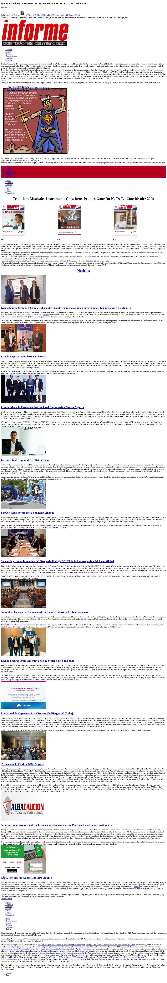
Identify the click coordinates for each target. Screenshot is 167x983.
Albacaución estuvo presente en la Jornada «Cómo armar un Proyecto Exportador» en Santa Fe (57, 824)
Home (7, 919)
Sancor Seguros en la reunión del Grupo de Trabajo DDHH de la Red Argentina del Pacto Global (57, 561)
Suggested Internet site (49, 947)
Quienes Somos (11, 56)
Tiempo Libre (10, 193)
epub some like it (124, 959)
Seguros (8, 181)
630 (2, 239)
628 (114, 239)
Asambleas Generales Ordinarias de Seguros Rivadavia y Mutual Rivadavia (45, 612)
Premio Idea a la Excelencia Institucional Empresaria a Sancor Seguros (42, 407)
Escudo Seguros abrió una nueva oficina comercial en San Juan (37, 660)
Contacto (8, 50)
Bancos (8, 187)
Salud (7, 189)
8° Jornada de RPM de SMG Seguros (22, 764)
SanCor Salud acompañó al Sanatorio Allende (27, 512)
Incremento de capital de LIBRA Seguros (25, 460)
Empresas (8, 60)
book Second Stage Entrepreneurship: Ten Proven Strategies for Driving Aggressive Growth (69, 953)
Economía (9, 183)
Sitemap (8, 973)
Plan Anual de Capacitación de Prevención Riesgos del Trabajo (37, 713)
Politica (8, 191)
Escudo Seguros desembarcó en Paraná (23, 356)
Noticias (8, 54)
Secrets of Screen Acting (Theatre (77, 947)
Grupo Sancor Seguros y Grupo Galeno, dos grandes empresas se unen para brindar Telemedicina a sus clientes (66, 307)
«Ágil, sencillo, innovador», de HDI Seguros (26, 877)
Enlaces (8, 52)
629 (58, 239)
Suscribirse (9, 58)
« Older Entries (6, 899)
